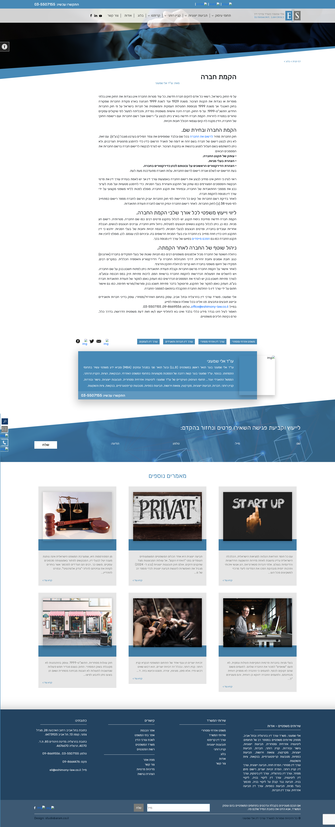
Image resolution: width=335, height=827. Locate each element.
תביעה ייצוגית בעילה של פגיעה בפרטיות (169, 545)
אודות (128, 15)
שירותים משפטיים (282, 740)
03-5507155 (44, 4)
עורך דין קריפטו (216, 740)
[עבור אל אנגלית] (227, 4)
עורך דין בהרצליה (281, 773)
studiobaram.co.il (56, 818)
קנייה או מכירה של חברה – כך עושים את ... (260, 651)
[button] (4, 46)
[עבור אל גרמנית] (214, 4)
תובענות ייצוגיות (216, 744)
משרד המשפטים (145, 744)
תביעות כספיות (275, 786)
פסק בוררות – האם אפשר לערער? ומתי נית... (79, 545)
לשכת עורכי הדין (145, 740)
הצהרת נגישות (146, 774)
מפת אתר (149, 759)
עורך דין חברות (281, 790)
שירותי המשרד (217, 735)
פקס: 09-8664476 (74, 761)
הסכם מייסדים (201, 239)
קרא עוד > (227, 580)
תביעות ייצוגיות (197, 15)
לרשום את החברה (201, 136)
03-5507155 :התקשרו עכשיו (103, 395)
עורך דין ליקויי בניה (267, 777)
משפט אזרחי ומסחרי (243, 341)
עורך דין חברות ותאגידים (179, 341)
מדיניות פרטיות (146, 769)
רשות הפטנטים (146, 749)
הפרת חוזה (274, 765)
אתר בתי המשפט (145, 735)
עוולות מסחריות (79, 651)
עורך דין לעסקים (148, 341)
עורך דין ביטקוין (259, 773)
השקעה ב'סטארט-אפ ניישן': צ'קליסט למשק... (260, 545)
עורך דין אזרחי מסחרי (212, 341)
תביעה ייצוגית (258, 765)
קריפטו (155, 15)
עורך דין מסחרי (291, 765)
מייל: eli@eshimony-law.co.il (68, 770)
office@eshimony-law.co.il (209, 307)
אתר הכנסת (147, 730)
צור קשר (112, 15)
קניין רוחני (174, 15)
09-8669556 (51, 753)
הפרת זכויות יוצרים (269, 769)
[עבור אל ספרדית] (201, 4)
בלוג (141, 15)
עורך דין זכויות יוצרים (169, 651)
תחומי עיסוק (223, 15)
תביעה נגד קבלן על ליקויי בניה (273, 781)
